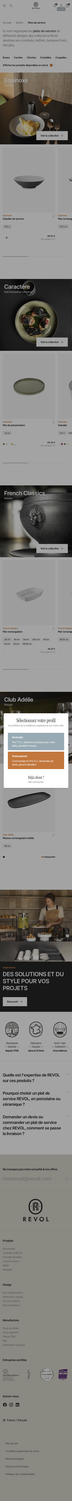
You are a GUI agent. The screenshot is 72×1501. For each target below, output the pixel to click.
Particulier (33, 741)
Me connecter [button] (36, 781)
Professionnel (32, 760)
